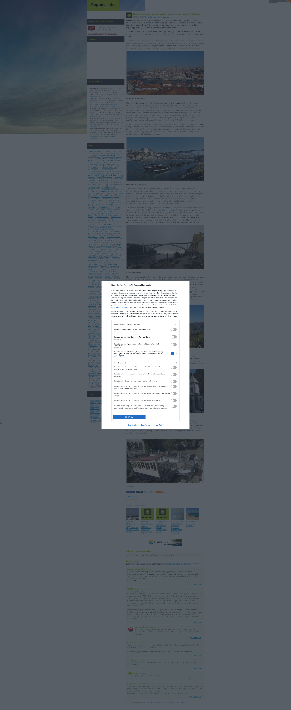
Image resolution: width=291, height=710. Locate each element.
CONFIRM (129, 417)
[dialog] (145, 355)
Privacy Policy (158, 425)
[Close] (185, 285)
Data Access (145, 425)
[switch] (174, 329)
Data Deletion (133, 425)
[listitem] (145, 324)
